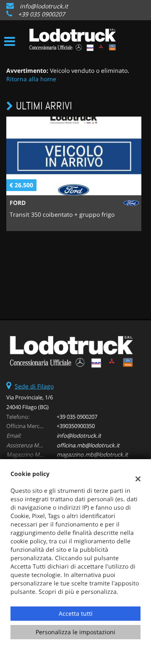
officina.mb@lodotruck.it (88, 445)
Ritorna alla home (31, 79)
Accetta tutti (76, 613)
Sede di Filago (34, 386)
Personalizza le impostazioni (75, 632)
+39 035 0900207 (41, 14)
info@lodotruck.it (44, 6)
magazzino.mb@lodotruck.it (92, 454)
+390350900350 (76, 426)
